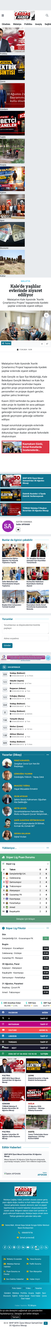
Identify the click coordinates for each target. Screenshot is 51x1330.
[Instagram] (19, 1247)
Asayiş (38, 24)
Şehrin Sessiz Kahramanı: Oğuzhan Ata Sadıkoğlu (30, 800)
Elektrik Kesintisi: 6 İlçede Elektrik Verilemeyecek (38, 1079)
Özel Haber (25, 1298)
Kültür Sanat (24, 1296)
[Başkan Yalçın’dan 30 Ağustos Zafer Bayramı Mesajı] (12, 1122)
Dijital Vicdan (20, 837)
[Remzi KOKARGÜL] (7, 763)
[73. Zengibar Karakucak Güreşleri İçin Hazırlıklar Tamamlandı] (38, 550)
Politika (28, 24)
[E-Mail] (18, 530)
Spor (44, 1293)
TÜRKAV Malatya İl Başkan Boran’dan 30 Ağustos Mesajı (10, 1108)
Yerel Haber (35, 1296)
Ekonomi (7, 1296)
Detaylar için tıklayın (25, 919)
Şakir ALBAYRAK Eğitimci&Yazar (29, 820)
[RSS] (46, 1247)
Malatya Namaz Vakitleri (12, 1265)
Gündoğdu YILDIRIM (23, 774)
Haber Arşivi (35, 1279)
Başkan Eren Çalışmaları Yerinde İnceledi (11, 606)
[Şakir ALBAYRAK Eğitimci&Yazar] (7, 823)
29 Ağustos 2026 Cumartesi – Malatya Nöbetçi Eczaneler (36, 1108)
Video (28, 1288)
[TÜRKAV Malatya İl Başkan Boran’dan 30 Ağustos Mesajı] (12, 1093)
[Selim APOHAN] (8, 526)
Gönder (7, 645)
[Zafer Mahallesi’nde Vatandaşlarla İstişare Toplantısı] (13, 573)
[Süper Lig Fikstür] (48, 928)
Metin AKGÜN (20, 808)
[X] (9, 1247)
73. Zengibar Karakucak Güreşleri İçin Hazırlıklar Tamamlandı (36, 560)
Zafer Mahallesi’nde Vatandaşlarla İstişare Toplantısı (11, 584)
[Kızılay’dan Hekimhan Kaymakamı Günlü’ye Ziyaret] (38, 573)
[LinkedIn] (23, 1247)
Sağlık (31, 1104)
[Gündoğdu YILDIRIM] (7, 775)
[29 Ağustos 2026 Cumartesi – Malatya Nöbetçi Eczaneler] (38, 1093)
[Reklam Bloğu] (25, 657)
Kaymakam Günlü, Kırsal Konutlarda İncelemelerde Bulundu (37, 607)
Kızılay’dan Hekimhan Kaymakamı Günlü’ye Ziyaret (35, 584)
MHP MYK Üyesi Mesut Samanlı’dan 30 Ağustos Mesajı (11, 1080)
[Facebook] (5, 1247)
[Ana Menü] (3, 15)
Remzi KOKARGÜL (22, 760)
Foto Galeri (16, 1288)
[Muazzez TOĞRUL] (7, 787)
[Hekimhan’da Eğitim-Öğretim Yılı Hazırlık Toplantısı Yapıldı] (13, 550)
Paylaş (7, 343)
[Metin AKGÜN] (7, 811)
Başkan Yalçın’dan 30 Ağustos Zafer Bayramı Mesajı (11, 1136)
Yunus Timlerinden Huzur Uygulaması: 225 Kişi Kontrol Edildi (38, 1136)
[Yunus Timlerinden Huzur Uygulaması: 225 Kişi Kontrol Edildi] (38, 1122)
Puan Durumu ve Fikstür (12, 1272)
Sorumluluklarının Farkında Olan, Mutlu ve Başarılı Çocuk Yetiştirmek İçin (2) (30, 813)
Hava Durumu (35, 1259)
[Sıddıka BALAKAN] (7, 835)
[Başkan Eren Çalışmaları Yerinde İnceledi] (13, 596)
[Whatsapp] (41, 1247)
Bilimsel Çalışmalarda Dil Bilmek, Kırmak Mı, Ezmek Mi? (29, 824)
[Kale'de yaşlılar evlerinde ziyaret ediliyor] (25, 325)
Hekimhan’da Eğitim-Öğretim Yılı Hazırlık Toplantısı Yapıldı (10, 560)
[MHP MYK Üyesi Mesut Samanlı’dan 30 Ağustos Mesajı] (12, 1065)
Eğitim (15, 1296)
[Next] (37, 1247)
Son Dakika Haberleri (15, 1279)
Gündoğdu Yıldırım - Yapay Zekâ (29, 777)
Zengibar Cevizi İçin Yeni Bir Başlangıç (27, 764)
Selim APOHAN (23, 524)
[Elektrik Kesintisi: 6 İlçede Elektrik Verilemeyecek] (38, 1065)
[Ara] (47, 15)
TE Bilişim (32, 1305)
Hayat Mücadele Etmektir (26, 789)
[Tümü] (48, 754)
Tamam (15, 1317)
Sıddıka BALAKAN (22, 833)
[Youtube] (28, 1247)
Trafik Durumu (35, 1264)
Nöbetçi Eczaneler (14, 1259)
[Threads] (32, 1247)
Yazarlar (38, 1288)
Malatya (17, 24)
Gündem (6, 24)
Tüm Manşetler (35, 1271)
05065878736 (27, 1233)
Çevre (31, 1075)
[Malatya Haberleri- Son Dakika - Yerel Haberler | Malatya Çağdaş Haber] (24, 15)
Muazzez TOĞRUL (22, 786)
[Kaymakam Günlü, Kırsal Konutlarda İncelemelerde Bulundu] (38, 596)
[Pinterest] (14, 1247)
